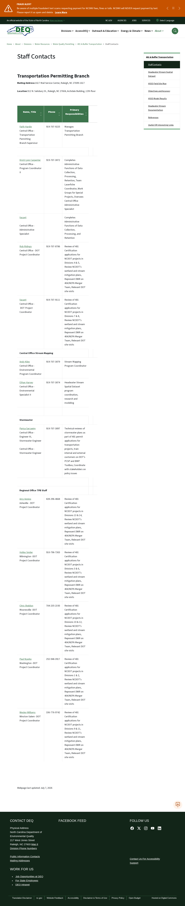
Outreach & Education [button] (104, 31)
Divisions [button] (66, 31)
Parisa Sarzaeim (28, 428)
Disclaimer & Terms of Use (95, 898)
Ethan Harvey (26, 382)
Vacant (23, 217)
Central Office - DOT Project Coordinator (30, 250)
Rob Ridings (26, 246)
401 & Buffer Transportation (89, 44)
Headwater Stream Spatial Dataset (160, 74)
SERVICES (146, 20)
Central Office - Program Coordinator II (30, 166)
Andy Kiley (25, 361)
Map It (34, 844)
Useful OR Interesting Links (161, 125)
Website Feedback (55, 898)
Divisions (28, 44)
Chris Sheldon (26, 605)
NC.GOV (109, 20)
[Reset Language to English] (157, 20)
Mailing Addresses (20, 860)
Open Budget (134, 898)
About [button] (158, 31)
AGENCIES (122, 20)
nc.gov (39, 898)
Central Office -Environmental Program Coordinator (30, 368)
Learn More (61, 12)
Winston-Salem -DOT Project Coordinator (30, 716)
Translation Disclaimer (22, 898)
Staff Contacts (154, 64)
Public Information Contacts (25, 856)
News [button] (148, 31)
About (18, 44)
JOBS (134, 20)
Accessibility (73, 898)
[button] (175, 31)
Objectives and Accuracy (159, 91)
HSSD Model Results (157, 98)
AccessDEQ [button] (81, 31)
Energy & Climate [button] (130, 31)
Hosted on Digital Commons (164, 898)
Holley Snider (26, 552)
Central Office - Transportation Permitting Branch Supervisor (29, 135)
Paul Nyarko (26, 659)
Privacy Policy (118, 898)
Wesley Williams (27, 712)
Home (9, 44)
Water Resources (42, 44)
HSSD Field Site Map (157, 83)
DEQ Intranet (22, 884)
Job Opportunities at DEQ (29, 876)
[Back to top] (177, 805)
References (153, 117)
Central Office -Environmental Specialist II (27, 388)
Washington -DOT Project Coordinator (30, 663)
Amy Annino (25, 499)
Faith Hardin (26, 126)
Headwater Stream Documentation (157, 108)
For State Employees (26, 880)
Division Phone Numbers (23, 848)
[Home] (20, 27)
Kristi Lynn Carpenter (30, 160)
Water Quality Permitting (63, 44)
